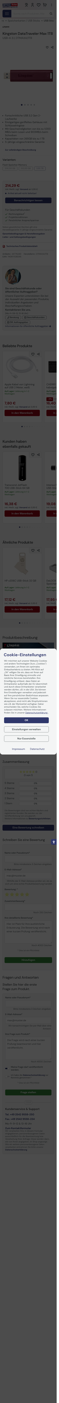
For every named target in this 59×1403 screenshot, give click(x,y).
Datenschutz (37, 749)
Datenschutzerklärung (36, 712)
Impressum (18, 749)
